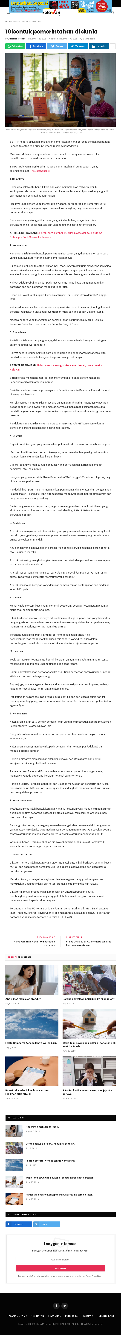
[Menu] (9, 12)
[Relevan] (60, 12)
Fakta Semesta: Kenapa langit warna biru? (31, 1043)
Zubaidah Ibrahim (16, 38)
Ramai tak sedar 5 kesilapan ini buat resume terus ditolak (27, 1092)
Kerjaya (88, 1316)
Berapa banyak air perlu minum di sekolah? (89, 999)
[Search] (112, 12)
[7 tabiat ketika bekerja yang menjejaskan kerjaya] (89, 1071)
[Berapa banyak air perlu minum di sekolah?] (89, 980)
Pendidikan (72, 1316)
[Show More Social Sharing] (113, 46)
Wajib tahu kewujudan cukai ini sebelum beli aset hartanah (89, 1045)
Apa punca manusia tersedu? (23, 999)
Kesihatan (37, 1316)
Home (8, 21)
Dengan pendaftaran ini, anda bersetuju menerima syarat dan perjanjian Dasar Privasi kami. (60, 1276)
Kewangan (54, 1316)
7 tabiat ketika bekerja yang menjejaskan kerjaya (88, 1092)
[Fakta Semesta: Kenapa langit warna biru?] (31, 1024)
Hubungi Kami (105, 1316)
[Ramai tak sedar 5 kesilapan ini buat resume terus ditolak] (31, 1071)
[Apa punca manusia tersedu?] (31, 980)
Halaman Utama (17, 1316)
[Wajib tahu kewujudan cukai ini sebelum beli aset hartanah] (89, 1024)
